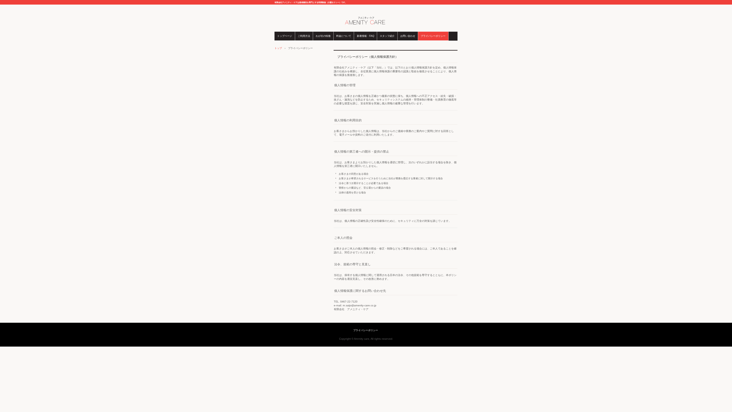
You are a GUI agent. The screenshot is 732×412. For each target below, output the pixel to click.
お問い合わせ (407, 36)
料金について (343, 36)
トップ (278, 48)
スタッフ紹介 (387, 36)
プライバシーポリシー (433, 36)
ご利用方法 (304, 36)
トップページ (284, 36)
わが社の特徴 (323, 36)
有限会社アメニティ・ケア (366, 21)
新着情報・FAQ (365, 36)
